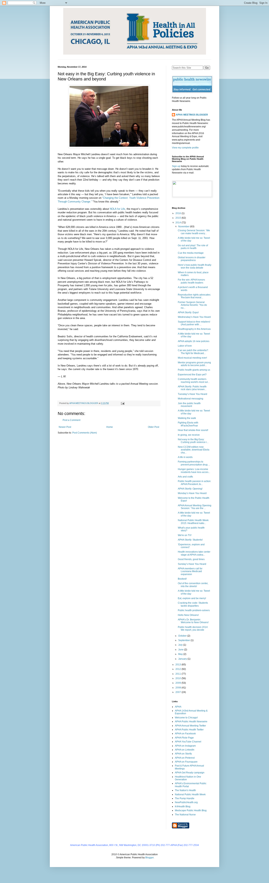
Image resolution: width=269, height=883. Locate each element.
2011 (178, 673)
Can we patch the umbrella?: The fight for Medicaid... (193, 351)
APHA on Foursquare (186, 761)
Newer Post (65, 427)
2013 (178, 664)
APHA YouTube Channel (188, 741)
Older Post (153, 427)
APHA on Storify (183, 753)
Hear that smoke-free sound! (193, 430)
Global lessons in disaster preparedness (191, 259)
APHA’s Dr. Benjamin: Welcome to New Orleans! (193, 621)
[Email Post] (122, 403)
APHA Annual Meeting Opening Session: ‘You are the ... (194, 507)
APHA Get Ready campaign (189, 772)
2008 (178, 687)
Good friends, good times (191, 559)
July (180, 644)
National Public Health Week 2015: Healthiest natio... (193, 521)
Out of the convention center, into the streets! (193, 584)
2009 (178, 683)
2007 (178, 692)
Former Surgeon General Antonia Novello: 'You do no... (192, 305)
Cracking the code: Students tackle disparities (193, 604)
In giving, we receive (189, 435)
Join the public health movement (189, 404)
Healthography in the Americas (194, 329)
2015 (178, 217)
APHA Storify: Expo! (188, 312)
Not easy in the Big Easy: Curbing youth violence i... (193, 441)
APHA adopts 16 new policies (193, 341)
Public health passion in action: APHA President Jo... (194, 482)
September (184, 640)
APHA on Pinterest (185, 757)
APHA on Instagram (185, 745)
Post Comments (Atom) (84, 432)
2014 (178, 222)
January (182, 658)
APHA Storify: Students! (190, 539)
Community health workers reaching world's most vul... (194, 380)
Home (109, 427)
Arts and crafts (185, 476)
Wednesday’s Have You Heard (194, 317)
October (182, 635)
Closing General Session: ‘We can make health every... (194, 232)
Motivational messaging (190, 398)
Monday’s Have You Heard (192, 493)
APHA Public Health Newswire (191, 721)
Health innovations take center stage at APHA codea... (194, 553)
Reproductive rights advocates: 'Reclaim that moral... (194, 296)
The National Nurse (185, 814)
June (181, 649)
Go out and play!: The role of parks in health (193, 247)
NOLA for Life (117, 208)
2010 (178, 678)
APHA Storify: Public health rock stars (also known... (192, 388)
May (180, 654)
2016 (178, 213)
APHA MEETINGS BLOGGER (192, 114)
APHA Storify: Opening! (190, 488)
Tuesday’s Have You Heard (192, 394)
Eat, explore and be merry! (192, 598)
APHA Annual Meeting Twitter (190, 725)
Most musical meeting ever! (192, 357)
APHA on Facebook (185, 733)
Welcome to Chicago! (186, 717)
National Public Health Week (190, 794)
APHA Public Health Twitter (189, 729)
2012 (178, 669)
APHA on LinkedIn (184, 749)
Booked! (182, 578)
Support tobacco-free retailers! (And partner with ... (194, 323)
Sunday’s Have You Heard (192, 564)
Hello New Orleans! (188, 615)
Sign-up (176, 166)
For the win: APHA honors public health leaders (191, 281)
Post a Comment (71, 420)
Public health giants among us (194, 369)
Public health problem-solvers (194, 610)
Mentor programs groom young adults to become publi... (194, 364)
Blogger (149, 857)
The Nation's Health (185, 790)
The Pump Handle (184, 798)
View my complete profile (185, 147)
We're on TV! (184, 535)
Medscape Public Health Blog (191, 810)
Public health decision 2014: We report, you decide (193, 628)
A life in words (185, 457)
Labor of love (185, 345)
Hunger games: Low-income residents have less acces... (194, 470)
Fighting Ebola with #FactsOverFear (188, 424)
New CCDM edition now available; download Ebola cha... (193, 450)
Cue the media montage (191, 253)
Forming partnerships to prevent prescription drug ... (194, 463)
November (184, 226)
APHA (178, 706)
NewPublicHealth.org (186, 802)
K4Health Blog (182, 806)
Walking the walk (187, 418)
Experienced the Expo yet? (192, 374)
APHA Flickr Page (184, 737)
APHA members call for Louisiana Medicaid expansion (190, 571)
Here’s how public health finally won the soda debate (194, 266)
